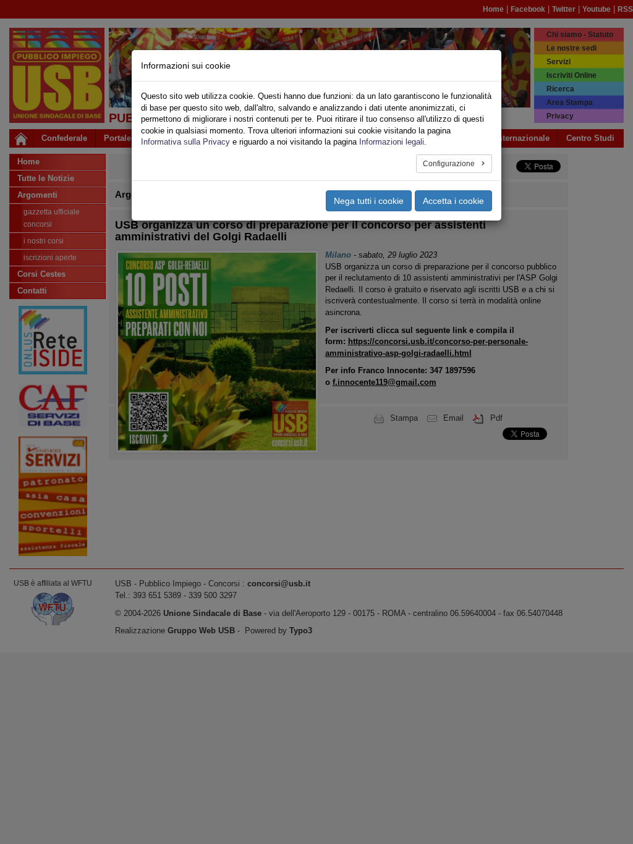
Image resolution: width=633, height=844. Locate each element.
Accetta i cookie (453, 201)
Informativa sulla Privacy (185, 141)
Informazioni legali (391, 141)
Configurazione (450, 163)
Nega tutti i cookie (369, 201)
